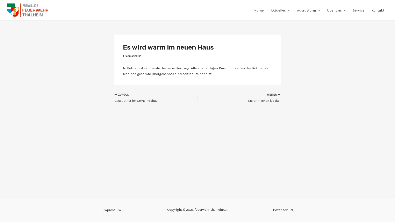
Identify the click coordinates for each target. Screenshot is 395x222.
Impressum (112, 210)
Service (359, 10)
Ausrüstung (306, 10)
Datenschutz (283, 210)
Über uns (334, 10)
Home (259, 10)
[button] (288, 10)
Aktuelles (278, 10)
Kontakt (378, 10)
